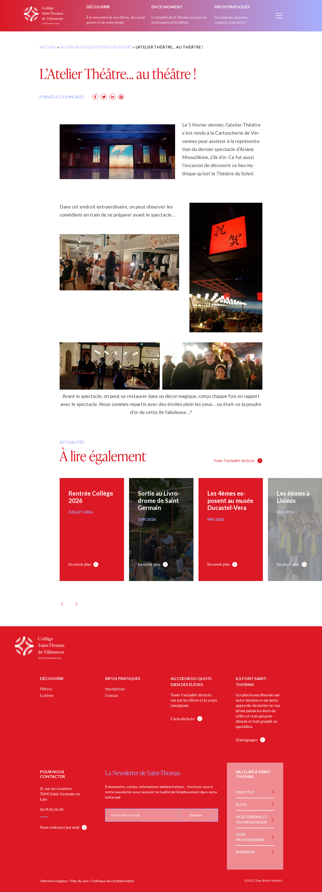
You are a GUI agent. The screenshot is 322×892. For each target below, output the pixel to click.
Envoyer (195, 815)
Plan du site (79, 881)
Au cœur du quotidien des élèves (96, 46)
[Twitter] (104, 97)
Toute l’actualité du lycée (234, 460)
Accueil (47, 46)
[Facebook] (95, 97)
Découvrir (98, 6)
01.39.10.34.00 (51, 809)
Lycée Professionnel (250, 837)
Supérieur (245, 852)
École (241, 804)
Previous (62, 603)
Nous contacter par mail (59, 827)
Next (75, 603)
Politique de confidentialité (113, 881)
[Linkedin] (112, 97)
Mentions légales (54, 881)
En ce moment (166, 6)
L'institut (245, 792)
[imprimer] (121, 97)
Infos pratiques (232, 6)
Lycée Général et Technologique (252, 819)
